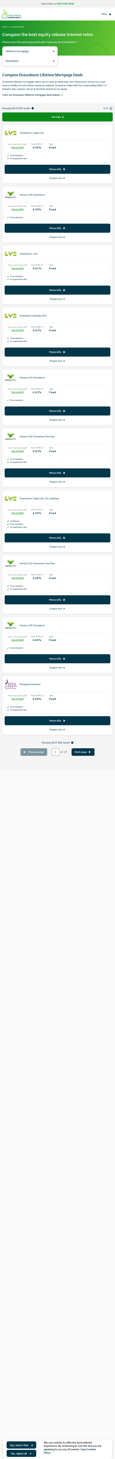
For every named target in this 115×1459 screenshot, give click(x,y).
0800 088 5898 (65, 3)
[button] (57, 116)
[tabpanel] (57, 413)
